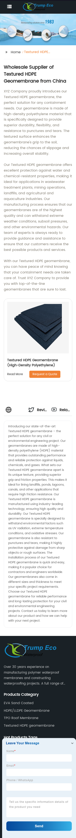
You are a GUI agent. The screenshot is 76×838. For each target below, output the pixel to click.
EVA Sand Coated (19, 703)
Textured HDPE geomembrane (29, 725)
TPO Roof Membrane (21, 718)
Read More (15, 374)
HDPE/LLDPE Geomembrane (27, 710)
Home (16, 52)
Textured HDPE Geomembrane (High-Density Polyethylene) (32, 362)
